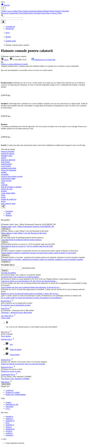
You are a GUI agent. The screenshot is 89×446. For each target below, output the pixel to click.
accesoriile (5, 174)
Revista (7, 5)
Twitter (8, 213)
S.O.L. (8, 409)
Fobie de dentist (15, 349)
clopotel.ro (9, 435)
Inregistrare (10, 29)
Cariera (4, 11)
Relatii (52, 11)
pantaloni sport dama (8, 168)
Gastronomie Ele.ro (8, 374)
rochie (3, 201)
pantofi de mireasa (7, 153)
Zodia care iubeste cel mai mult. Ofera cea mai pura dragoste (23, 364)
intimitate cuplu (6, 156)
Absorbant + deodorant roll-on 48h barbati (16, 312)
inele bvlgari (5, 162)
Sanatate (58, 11)
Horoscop (5, 13)
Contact (8, 402)
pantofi (3, 158)
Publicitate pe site (12, 404)
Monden (46, 11)
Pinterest (9, 215)
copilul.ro (9, 433)
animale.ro (9, 416)
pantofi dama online (8, 178)
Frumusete (33, 11)
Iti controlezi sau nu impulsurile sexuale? (16, 305)
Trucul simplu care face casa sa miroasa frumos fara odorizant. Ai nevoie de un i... (31, 287)
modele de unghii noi (8, 199)
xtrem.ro (9, 427)
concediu (4, 185)
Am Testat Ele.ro (7, 316)
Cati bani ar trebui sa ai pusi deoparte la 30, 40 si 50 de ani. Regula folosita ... (29, 281)
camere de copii (6, 189)
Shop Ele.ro (5, 382)
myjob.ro (9, 431)
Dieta (20, 11)
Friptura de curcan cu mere (11, 371)
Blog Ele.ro (5, 332)
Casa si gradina (12, 11)
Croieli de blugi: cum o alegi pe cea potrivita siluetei (20, 277)
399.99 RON (6, 384)
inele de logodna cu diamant (11, 187)
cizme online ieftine (8, 193)
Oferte (59, 13)
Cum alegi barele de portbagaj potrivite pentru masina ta (21, 240)
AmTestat (37, 13)
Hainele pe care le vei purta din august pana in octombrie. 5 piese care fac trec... (30, 294)
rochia (3, 197)
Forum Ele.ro (6, 360)
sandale (3, 172)
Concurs (53, 13)
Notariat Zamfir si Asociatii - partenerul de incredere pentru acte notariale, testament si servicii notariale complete (42, 259)
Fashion (26, 11)
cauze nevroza (6, 181)
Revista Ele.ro (6, 301)
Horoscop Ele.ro (7, 367)
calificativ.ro (10, 421)
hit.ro (7, 423)
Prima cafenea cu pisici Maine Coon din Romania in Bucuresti (23, 233)
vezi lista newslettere (8, 273)
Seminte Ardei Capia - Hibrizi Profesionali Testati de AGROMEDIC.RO (27, 226)
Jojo (11, 344)
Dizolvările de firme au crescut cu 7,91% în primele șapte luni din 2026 (27, 246)
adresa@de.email (28, 268)
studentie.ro (10, 425)
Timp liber (65, 11)
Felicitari (25, 13)
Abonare (4, 270)
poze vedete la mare (8, 203)
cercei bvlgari (6, 166)
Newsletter (9, 406)
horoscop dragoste (7, 151)
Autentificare (10, 27)
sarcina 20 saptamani (8, 170)
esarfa (3, 195)
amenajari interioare (8, 160)
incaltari (4, 191)
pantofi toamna (6, 164)
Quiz (20, 13)
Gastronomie (13, 13)
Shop (48, 13)
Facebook (9, 211)
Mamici (40, 11)
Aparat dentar (15, 355)
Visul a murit (5, 318)
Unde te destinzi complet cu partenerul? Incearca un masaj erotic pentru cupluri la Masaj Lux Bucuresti (38, 253)
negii (3, 183)
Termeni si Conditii (13, 392)
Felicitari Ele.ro (6, 339)
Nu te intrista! (6, 336)
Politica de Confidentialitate (16, 394)
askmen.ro (9, 419)
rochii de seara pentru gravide (11, 176)
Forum (43, 13)
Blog (31, 13)
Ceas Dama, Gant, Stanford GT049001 (15, 379)
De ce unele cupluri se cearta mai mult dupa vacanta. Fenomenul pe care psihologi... (31, 298)
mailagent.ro (10, 429)
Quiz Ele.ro (5, 308)
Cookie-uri (9, 390)
